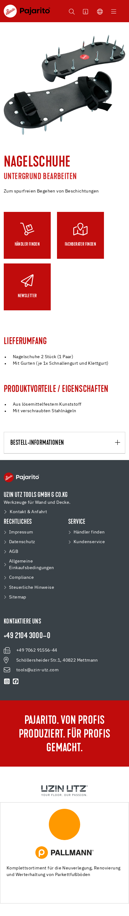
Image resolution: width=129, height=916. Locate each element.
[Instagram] (7, 681)
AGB (13, 551)
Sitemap (17, 597)
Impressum (21, 532)
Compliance (21, 577)
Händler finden (89, 532)
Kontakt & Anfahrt (28, 512)
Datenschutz (22, 542)
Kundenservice (89, 542)
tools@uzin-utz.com (37, 670)
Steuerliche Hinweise (31, 587)
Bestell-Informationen (37, 443)
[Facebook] (16, 681)
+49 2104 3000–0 (27, 636)
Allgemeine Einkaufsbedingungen (31, 564)
